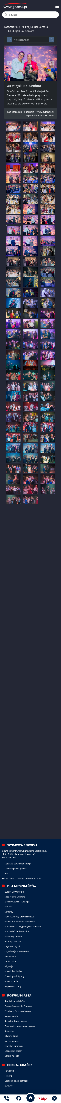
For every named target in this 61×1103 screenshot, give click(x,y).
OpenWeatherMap (32, 878)
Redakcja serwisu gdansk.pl (18, 863)
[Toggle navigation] (57, 6)
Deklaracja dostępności (16, 868)
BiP (6, 873)
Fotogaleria (11, 27)
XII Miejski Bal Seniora (35, 27)
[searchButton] (51, 39)
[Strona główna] (6, 1098)
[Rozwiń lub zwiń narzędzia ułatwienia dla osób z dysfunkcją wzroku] (54, 1098)
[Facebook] (18, 1098)
